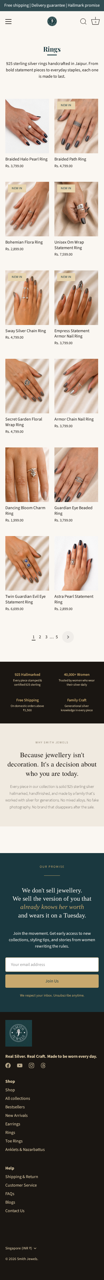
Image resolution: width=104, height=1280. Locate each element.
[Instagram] (31, 1065)
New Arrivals (16, 1115)
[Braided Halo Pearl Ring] (27, 126)
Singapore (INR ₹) (18, 1248)
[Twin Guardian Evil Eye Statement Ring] (27, 563)
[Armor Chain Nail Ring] (76, 386)
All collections (17, 1098)
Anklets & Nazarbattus (25, 1150)
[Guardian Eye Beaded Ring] (76, 474)
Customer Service (21, 1185)
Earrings (12, 1124)
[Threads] (43, 1065)
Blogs (10, 1202)
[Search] (83, 22)
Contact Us (15, 1211)
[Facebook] (8, 1065)
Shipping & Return (21, 1177)
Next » (68, 637)
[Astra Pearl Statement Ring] (76, 563)
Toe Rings (14, 1141)
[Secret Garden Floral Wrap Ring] (27, 386)
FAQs (9, 1194)
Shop (10, 1090)
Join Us (52, 981)
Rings (10, 1132)
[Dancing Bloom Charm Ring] (27, 474)
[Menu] (8, 21)
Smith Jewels (27, 1258)
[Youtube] (19, 1065)
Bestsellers (15, 1107)
